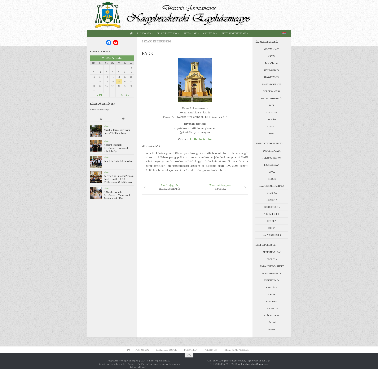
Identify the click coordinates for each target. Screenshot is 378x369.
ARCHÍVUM (209, 33)
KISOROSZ (271, 112)
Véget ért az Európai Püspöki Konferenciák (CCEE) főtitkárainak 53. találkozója (118, 179)
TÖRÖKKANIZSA (271, 91)
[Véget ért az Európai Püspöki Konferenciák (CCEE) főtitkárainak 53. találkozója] (96, 177)
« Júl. (99, 95)
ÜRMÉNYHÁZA (272, 280)
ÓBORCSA (272, 259)
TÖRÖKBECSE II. (271, 213)
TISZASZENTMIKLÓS (271, 98)
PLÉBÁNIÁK (190, 33)
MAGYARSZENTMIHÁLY (271, 185)
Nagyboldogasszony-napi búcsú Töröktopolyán (117, 131)
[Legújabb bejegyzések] (101, 119)
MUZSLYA (272, 192)
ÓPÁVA (271, 294)
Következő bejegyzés (220, 187)
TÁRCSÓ (272, 322)
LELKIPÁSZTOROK (167, 33)
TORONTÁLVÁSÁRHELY (272, 266)
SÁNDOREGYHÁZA (271, 273)
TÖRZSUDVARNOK (271, 157)
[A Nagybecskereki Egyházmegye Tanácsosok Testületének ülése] (96, 193)
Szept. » (125, 95)
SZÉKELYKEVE (271, 315)
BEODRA (271, 220)
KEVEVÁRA (271, 287)
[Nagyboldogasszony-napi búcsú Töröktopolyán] (96, 131)
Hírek (107, 126)
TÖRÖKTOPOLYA (271, 150)
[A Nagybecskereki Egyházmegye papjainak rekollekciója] (96, 146)
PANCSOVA (271, 301)
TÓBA (272, 133)
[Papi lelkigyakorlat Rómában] (96, 162)
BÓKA (272, 171)
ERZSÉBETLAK (271, 164)
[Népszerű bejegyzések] (123, 119)
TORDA (271, 227)
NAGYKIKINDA (271, 77)
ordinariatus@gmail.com (255, 363)
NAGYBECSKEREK (272, 235)
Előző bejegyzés (169, 187)
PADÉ (271, 105)
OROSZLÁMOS (271, 49)
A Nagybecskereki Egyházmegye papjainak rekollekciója (116, 147)
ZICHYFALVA (271, 308)
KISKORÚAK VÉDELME (233, 33)
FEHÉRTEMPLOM (272, 252)
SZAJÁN (272, 119)
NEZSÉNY (272, 199)
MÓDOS (272, 178)
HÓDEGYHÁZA (271, 70)
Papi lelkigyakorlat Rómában (118, 160)
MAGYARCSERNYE (271, 84)
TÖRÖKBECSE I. (272, 206)
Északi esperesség (156, 41)
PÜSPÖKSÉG (144, 33)
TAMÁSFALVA (271, 63)
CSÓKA (271, 56)
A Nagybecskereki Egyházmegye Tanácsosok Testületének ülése (117, 195)
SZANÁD (271, 126)
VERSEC (272, 329)
